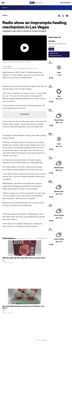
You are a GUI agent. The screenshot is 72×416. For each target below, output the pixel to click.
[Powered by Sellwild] (44, 340)
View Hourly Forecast (55, 55)
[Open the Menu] (3, 2)
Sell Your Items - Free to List (23, 238)
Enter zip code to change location (57, 43)
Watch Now (65, 3)
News (4, 15)
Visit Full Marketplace (41, 238)
